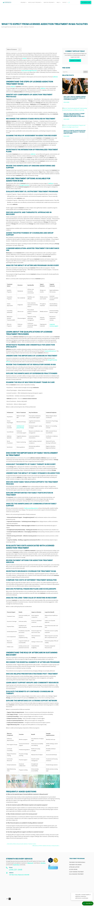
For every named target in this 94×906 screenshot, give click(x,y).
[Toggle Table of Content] (18, 49)
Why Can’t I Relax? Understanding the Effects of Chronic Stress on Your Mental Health (75, 98)
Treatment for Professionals (77, 862)
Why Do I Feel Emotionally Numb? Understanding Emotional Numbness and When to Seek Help (74, 115)
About (58, 2)
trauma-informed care (50, 351)
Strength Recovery (24, 185)
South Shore (16, 864)
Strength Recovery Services (9, 27)
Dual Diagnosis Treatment (76, 874)
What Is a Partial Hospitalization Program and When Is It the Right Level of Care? (74, 132)
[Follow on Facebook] (7, 899)
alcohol (24, 58)
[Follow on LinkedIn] (10, 899)
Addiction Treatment (49, 2)
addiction (55, 76)
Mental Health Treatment (34, 2)
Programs (23, 2)
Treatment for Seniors (75, 864)
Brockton (43, 863)
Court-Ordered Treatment (76, 871)
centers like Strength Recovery (29, 70)
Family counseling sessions (31, 508)
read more (66, 102)
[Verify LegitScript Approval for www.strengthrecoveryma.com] (50, 862)
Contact (64, 2)
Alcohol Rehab (73, 869)
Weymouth (30, 863)
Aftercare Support (74, 867)
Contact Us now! (75, 60)
